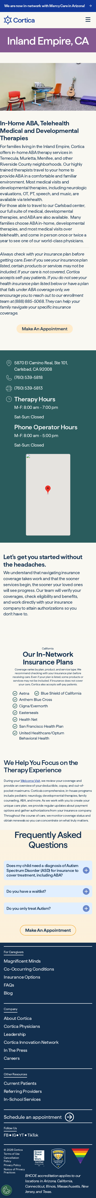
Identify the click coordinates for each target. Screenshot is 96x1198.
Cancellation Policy (11, 1159)
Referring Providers (23, 1091)
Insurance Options (22, 977)
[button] (48, 490)
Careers (12, 1058)
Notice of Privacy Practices (14, 1171)
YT (21, 1135)
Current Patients (20, 1083)
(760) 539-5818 (28, 377)
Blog (8, 993)
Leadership (15, 1034)
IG (14, 1135)
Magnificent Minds (22, 961)
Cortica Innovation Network (31, 1042)
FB (6, 1135)
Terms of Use (12, 1153)
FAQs (9, 985)
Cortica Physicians (22, 1026)
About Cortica (17, 1018)
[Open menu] (88, 20)
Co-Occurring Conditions (29, 969)
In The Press (15, 1050)
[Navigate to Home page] (19, 20)
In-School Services (22, 1099)
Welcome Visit (30, 780)
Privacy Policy (12, 1165)
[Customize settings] (6, 1190)
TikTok (32, 1135)
